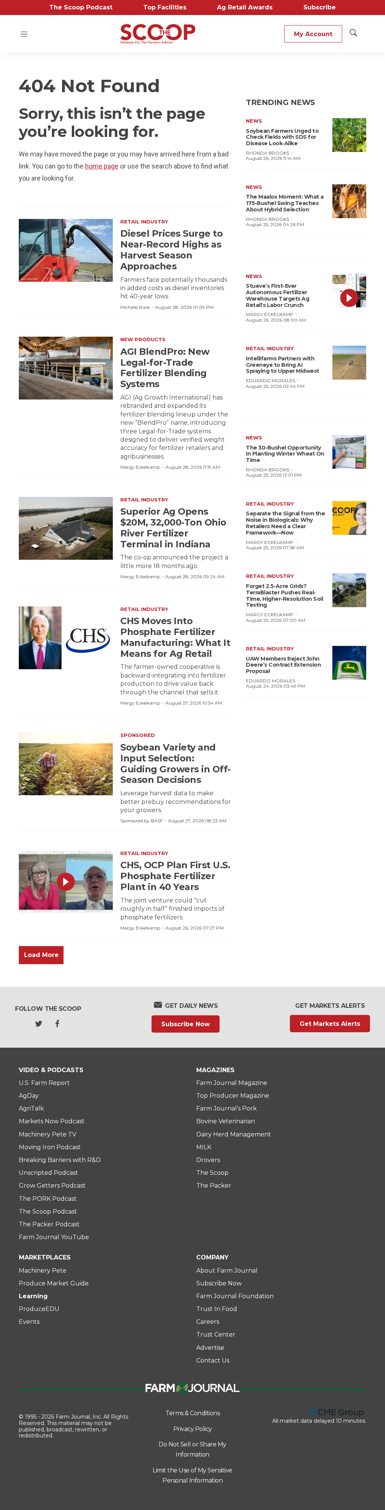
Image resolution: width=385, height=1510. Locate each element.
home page (101, 166)
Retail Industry (144, 222)
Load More (41, 955)
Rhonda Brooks (267, 153)
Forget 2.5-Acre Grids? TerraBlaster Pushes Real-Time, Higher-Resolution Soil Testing (284, 595)
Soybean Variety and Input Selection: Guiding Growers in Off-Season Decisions (175, 763)
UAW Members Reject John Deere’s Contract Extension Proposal (283, 665)
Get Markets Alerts (330, 1023)
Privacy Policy (192, 1429)
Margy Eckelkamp (140, 467)
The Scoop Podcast (80, 7)
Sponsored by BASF (141, 820)
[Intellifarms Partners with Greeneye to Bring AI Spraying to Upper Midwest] (349, 363)
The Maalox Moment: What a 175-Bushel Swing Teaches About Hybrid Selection (285, 203)
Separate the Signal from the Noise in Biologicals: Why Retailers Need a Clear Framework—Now (285, 523)
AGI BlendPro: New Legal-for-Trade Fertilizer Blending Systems (164, 367)
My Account (313, 34)
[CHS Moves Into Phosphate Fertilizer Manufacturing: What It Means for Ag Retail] (66, 637)
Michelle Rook (135, 307)
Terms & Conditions (192, 1413)
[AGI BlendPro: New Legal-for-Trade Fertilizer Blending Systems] (66, 368)
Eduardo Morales (270, 380)
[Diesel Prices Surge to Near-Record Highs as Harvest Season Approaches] (66, 250)
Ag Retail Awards (245, 7)
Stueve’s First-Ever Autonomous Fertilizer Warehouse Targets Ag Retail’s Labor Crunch (277, 295)
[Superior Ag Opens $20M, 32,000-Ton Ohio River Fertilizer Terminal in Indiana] (66, 528)
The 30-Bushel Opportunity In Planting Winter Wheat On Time (285, 454)
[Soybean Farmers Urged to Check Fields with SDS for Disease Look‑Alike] (349, 135)
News (254, 121)
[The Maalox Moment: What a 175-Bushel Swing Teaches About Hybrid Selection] (349, 201)
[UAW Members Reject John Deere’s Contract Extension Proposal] (349, 663)
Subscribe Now (185, 1024)
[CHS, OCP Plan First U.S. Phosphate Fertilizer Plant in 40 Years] (66, 882)
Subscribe (319, 7)
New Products (142, 339)
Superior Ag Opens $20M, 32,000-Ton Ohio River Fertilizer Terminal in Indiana (173, 527)
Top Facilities (164, 7)
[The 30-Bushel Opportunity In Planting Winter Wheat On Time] (349, 452)
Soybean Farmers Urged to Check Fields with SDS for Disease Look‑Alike (282, 137)
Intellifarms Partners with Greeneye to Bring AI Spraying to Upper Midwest (282, 365)
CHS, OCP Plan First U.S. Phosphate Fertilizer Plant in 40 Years (175, 876)
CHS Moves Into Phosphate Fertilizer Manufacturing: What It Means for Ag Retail (175, 637)
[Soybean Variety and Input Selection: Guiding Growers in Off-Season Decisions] (66, 763)
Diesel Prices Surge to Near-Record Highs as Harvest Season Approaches (171, 249)
